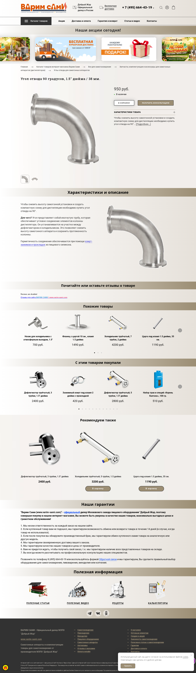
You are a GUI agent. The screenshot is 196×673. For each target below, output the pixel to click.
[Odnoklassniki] (106, 613)
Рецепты (118, 603)
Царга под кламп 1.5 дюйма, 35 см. (151, 476)
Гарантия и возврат (107, 21)
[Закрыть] (191, 655)
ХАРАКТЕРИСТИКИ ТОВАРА (127, 112)
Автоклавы (82, 645)
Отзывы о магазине (86, 648)
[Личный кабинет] (167, 7)
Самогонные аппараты (87, 642)
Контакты (152, 21)
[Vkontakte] (98, 613)
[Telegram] (90, 613)
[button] (94, 352)
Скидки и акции (138, 636)
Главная (24, 67)
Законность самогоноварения (144, 639)
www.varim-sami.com (31, 639)
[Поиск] (161, 7)
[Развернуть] (5, 667)
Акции (61, 21)
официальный (72, 512)
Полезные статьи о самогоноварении (147, 642)
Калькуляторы (158, 603)
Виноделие (82, 636)
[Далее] (180, 330)
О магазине (136, 630)
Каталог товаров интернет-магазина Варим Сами (58, 67)
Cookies (71, 670)
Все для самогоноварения (99, 67)
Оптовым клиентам (139, 633)
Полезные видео (78, 603)
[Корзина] (173, 7)
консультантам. (39, 668)
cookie (185, 657)
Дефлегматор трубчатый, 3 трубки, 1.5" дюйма (45, 476)
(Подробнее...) (143, 124)
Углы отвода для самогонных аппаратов (72, 70)
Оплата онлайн (83, 651)
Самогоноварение (85, 630)
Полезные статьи (38, 603)
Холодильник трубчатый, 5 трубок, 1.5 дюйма (98, 476)
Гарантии (135, 645)
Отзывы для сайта (44, 297)
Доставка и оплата (81, 21)
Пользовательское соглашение (113, 670)
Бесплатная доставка (111, 7)
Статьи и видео (132, 21)
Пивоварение (83, 633)
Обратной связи (108, 559)
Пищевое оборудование (88, 639)
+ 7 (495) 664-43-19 (138, 7)
